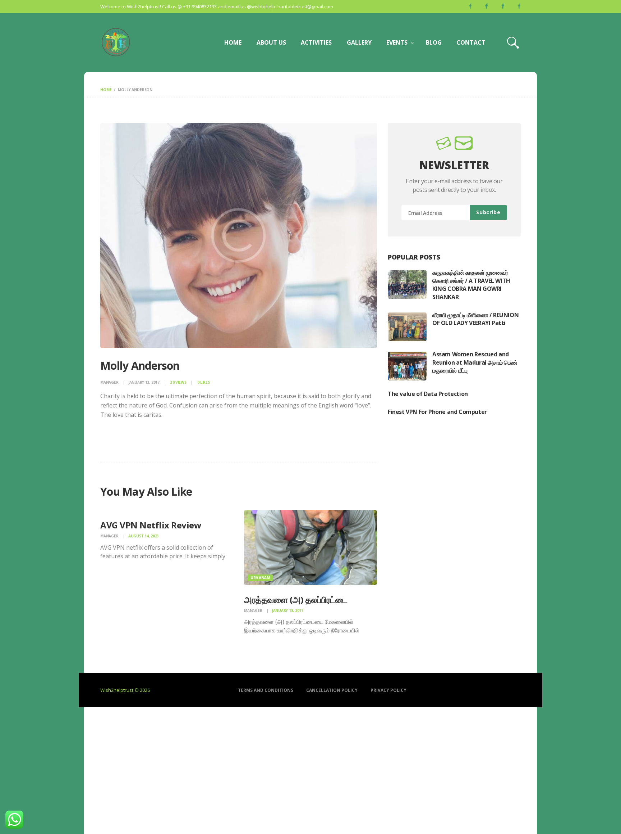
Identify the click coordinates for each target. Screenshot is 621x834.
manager (109, 382)
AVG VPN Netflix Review (150, 525)
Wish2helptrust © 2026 (125, 690)
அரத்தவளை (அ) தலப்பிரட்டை (295, 599)
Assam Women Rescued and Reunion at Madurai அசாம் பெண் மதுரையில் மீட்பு (475, 362)
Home (105, 89)
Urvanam (260, 577)
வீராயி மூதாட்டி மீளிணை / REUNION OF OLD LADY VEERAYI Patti (475, 319)
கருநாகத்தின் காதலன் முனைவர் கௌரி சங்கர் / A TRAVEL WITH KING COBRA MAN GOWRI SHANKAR (471, 285)
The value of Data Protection (428, 394)
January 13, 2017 (144, 382)
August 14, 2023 (143, 535)
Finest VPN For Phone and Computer (437, 412)
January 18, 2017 (287, 610)
